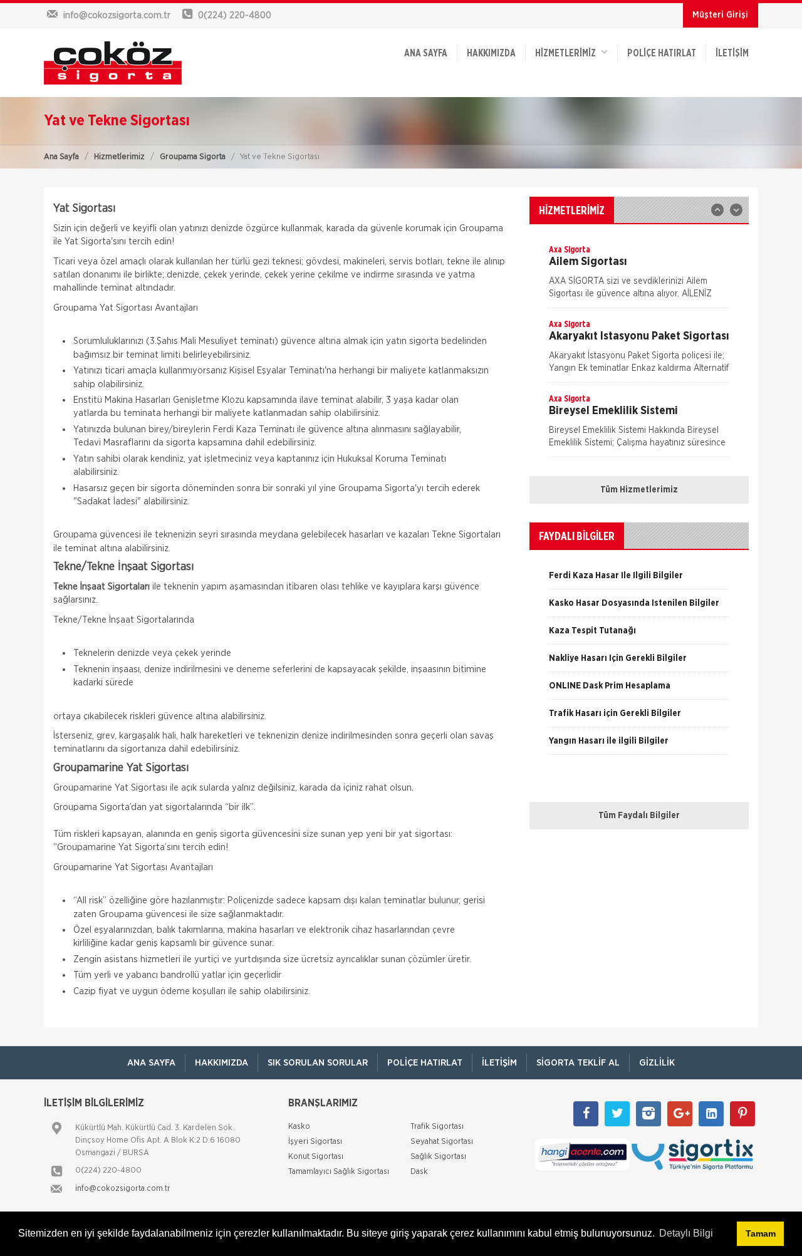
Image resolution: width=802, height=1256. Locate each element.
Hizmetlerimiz (119, 157)
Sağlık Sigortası (438, 1157)
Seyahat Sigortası (441, 1142)
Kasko (299, 1127)
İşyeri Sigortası (315, 1142)
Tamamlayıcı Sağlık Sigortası (338, 1172)
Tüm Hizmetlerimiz (639, 489)
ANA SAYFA (425, 53)
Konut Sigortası (315, 1157)
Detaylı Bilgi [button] (686, 1233)
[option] (639, 275)
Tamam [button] (761, 1233)
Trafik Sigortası (437, 1127)
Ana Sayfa (61, 157)
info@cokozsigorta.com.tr (122, 1189)
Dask (419, 1172)
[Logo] (125, 62)
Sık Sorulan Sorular (318, 1062)
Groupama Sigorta (193, 157)
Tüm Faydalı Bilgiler (639, 815)
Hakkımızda (491, 53)
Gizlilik (657, 1062)
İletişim (732, 53)
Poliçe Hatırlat (661, 53)
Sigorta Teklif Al (578, 1062)
